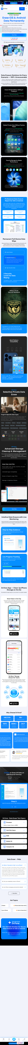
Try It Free (14, 34)
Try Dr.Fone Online (14, 1043)
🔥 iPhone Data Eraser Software (11, 905)
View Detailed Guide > (14, 811)
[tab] (10, 778)
